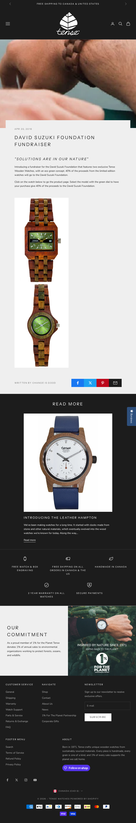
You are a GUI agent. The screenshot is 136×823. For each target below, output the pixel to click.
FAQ (8, 727)
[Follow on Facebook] (7, 780)
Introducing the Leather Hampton (60, 517)
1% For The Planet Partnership (59, 715)
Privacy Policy (13, 764)
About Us (47, 703)
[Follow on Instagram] (26, 780)
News (45, 709)
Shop (45, 692)
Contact (46, 698)
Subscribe (98, 717)
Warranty (11, 703)
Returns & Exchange (17, 721)
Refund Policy (13, 758)
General (10, 692)
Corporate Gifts (50, 721)
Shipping (10, 698)
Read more (30, 540)
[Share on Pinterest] (103, 383)
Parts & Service (14, 715)
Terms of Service (15, 752)
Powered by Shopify (84, 799)
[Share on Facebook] (78, 383)
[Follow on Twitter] (16, 780)
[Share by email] (115, 383)
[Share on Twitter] (90, 383)
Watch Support (14, 709)
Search (9, 747)
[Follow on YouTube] (35, 780)
